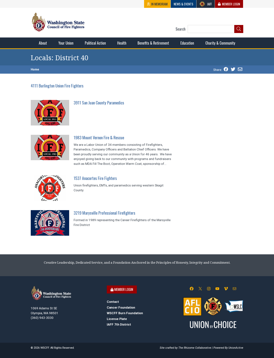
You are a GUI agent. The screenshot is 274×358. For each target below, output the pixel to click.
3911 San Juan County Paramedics (99, 103)
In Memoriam (159, 4)
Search (180, 29)
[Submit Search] (238, 29)
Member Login (231, 4)
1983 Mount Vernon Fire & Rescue (99, 137)
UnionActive (236, 347)
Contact (113, 302)
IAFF (209, 4)
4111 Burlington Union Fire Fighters (57, 86)
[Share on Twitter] (233, 70)
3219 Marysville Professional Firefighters (104, 213)
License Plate (117, 319)
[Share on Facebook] (226, 70)
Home (35, 69)
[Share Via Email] (240, 70)
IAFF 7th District (119, 324)
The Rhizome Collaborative (194, 347)
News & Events (183, 4)
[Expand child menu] (42, 42)
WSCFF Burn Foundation (125, 313)
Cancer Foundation (121, 307)
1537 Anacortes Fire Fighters (95, 178)
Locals (41, 58)
